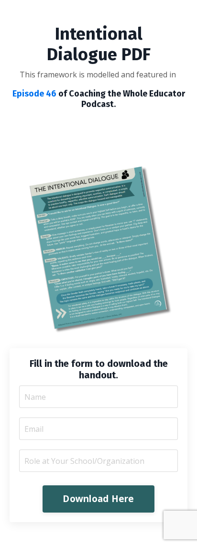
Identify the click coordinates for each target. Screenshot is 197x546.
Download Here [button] (98, 498)
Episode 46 (34, 93)
